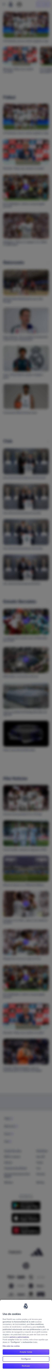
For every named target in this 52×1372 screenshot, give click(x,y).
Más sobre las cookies (11, 1346)
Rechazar (26, 1366)
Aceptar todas (26, 1352)
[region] (26, 1336)
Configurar (26, 1359)
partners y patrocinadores (19, 1337)
